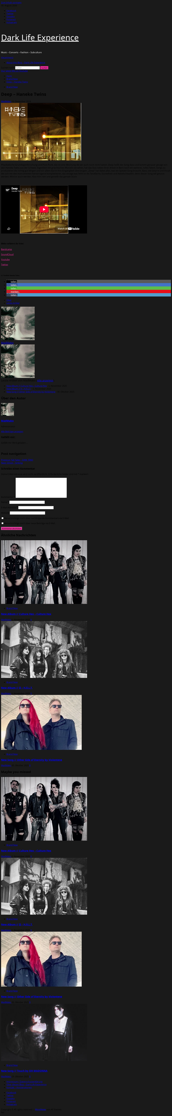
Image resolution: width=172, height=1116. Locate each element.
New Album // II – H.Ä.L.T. (18, 388)
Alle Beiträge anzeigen (12, 431)
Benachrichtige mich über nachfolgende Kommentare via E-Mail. (36, 518)
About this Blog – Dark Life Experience (25, 62)
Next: (12, 462)
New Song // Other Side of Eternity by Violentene (30, 391)
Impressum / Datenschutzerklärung (24, 1081)
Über (9, 300)
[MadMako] (18, 339)
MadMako (6, 101)
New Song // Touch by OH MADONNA (24, 1070)
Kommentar (8, 497)
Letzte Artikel (12, 303)
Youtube (5, 259)
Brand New (12, 86)
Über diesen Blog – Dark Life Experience (26, 1084)
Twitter (4, 264)
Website (5, 512)
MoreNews (40, 1109)
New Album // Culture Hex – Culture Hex (26, 385)
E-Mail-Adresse (9, 507)
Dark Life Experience (40, 37)
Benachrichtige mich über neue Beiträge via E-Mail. (29, 523)
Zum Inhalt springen (11, 2)
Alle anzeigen (45, 380)
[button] (7, 57)
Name (5, 502)
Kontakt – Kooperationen (19, 1087)
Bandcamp (6, 249)
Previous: (17, 459)
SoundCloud (7, 254)
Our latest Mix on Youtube (14, 70)
